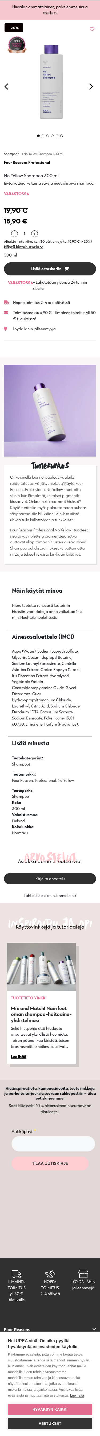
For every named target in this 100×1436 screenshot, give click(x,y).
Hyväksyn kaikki (50, 1409)
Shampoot (11, 154)
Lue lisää (77, 1395)
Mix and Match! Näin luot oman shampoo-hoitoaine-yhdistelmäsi (41, 1014)
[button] (23, 247)
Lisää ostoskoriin (46, 268)
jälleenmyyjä (83, 1287)
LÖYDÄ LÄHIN (83, 1281)
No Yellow (66, 780)
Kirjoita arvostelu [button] (50, 878)
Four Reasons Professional (27, 162)
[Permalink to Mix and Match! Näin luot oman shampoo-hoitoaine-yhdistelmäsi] (41, 967)
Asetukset (50, 1424)
